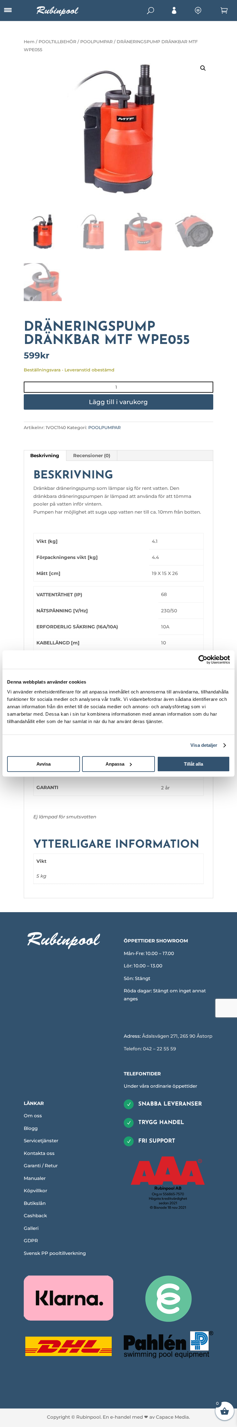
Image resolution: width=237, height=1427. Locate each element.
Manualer (35, 1178)
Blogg (31, 1128)
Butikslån (35, 1203)
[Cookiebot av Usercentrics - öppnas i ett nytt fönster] (203, 659)
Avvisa (43, 764)
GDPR (31, 1240)
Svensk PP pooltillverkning (55, 1253)
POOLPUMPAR (96, 41)
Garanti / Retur (41, 1165)
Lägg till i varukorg (118, 402)
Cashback (35, 1215)
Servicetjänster (41, 1141)
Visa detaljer (203, 745)
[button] (203, 68)
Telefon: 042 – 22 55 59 (150, 1049)
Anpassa (115, 764)
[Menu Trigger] (7, 10)
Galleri (31, 1228)
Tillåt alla (193, 764)
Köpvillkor (35, 1190)
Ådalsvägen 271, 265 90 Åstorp (177, 1036)
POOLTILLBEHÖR (57, 41)
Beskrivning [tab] (44, 455)
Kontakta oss (39, 1153)
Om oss (33, 1116)
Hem (29, 41)
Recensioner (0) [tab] (91, 455)
